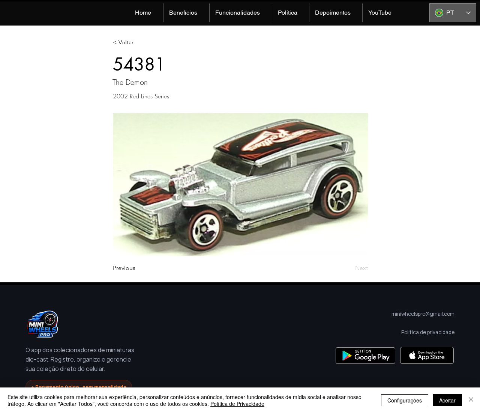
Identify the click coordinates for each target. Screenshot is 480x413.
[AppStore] (427, 355)
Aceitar (447, 400)
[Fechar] (471, 400)
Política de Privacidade (237, 403)
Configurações (404, 400)
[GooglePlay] (365, 355)
